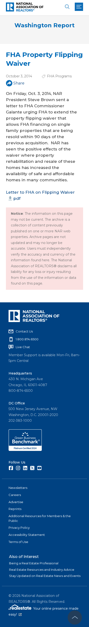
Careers (15, 495)
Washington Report (44, 25)
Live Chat (23, 347)
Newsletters (18, 488)
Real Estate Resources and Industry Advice (41, 569)
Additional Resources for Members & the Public (40, 518)
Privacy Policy (19, 527)
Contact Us (24, 331)
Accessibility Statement (27, 535)
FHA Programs (59, 76)
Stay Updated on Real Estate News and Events (44, 576)
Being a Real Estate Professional (33, 563)
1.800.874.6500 (27, 339)
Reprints (15, 509)
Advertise (16, 502)
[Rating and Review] (25, 450)
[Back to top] (75, 617)
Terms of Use (18, 542)
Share (18, 83)
